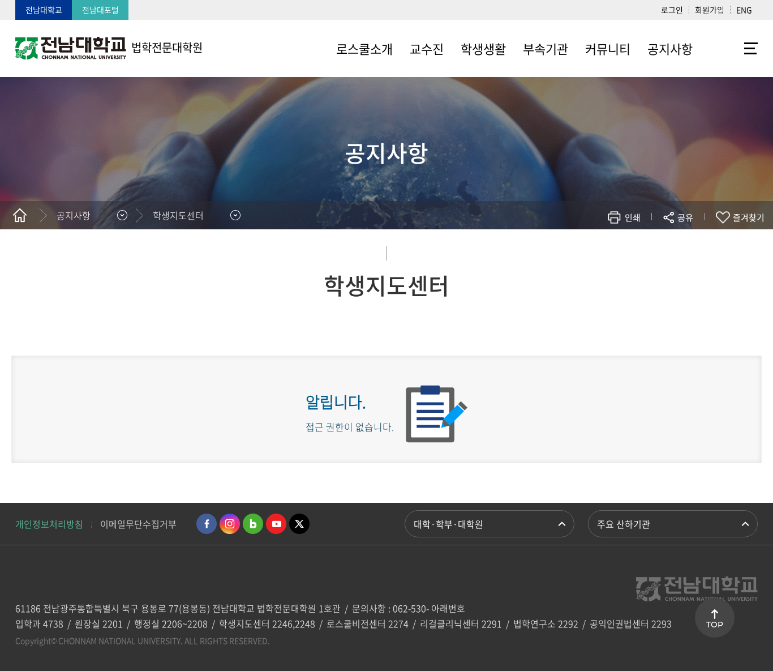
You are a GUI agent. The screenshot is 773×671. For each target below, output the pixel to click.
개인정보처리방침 (49, 524)
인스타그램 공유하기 (652, 250)
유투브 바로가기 (276, 524)
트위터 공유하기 (584, 250)
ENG (744, 10)
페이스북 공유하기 (567, 250)
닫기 (692, 244)
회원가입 (709, 10)
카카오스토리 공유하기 (601, 250)
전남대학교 (43, 9)
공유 (685, 217)
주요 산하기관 (623, 524)
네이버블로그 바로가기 (253, 524)
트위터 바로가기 (299, 524)
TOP (714, 624)
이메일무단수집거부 (138, 524)
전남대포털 (100, 9)
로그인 (672, 10)
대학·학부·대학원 (448, 524)
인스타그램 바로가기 (230, 524)
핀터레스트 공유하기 (618, 250)
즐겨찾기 (749, 217)
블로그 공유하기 (635, 250)
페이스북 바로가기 (206, 524)
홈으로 (20, 215)
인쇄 (633, 217)
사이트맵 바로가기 (729, 48)
